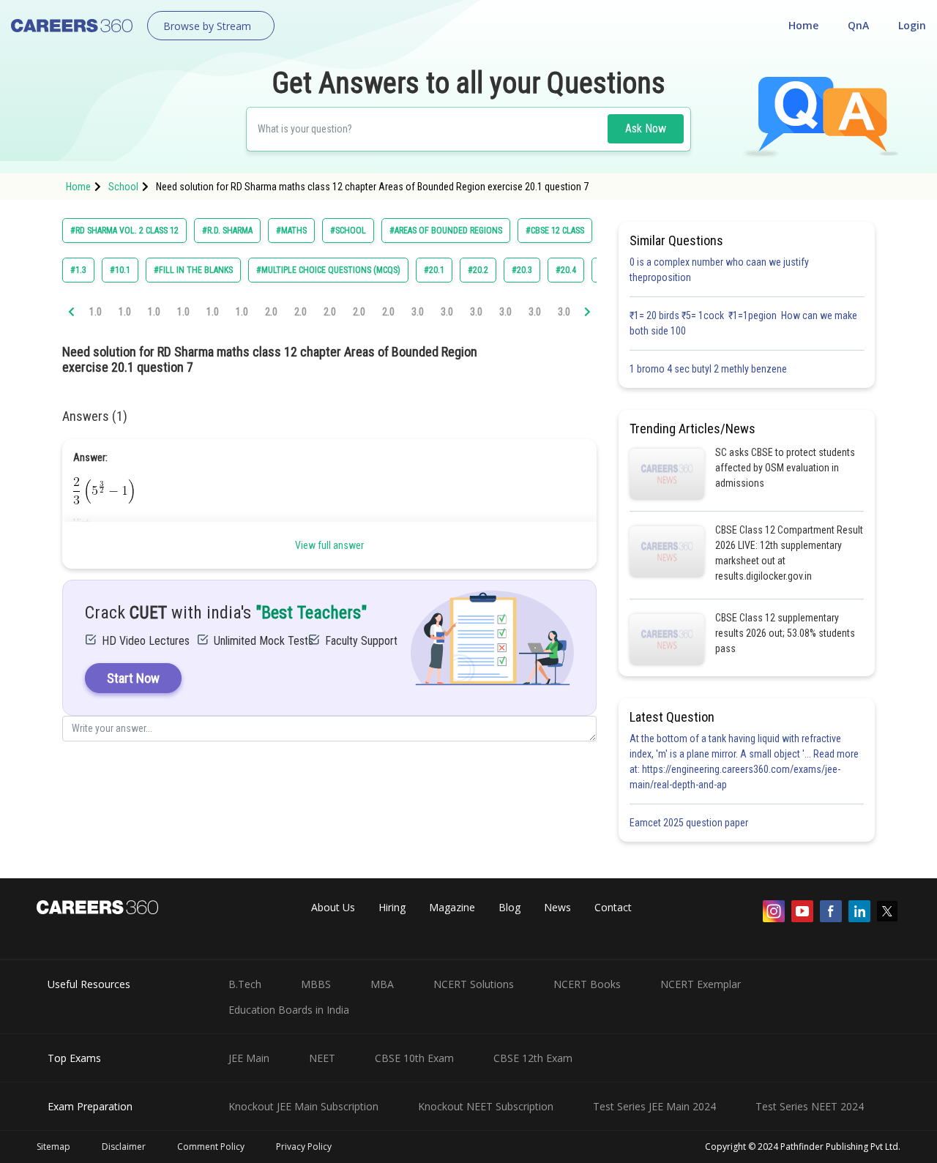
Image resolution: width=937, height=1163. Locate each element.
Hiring (392, 907)
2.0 (271, 312)
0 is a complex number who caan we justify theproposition (719, 269)
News (557, 907)
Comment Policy (210, 1146)
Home (803, 25)
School (123, 186)
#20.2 (478, 270)
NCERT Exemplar (700, 984)
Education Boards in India (288, 1010)
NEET (322, 1058)
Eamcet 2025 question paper (690, 823)
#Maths (291, 230)
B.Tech (244, 984)
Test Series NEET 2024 (809, 1106)
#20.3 (522, 270)
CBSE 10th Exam (414, 1058)
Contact (613, 907)
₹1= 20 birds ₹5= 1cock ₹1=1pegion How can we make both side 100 (743, 323)
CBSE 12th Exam (532, 1058)
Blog (509, 907)
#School (348, 230)
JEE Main (248, 1058)
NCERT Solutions (473, 984)
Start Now (133, 678)
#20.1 (434, 270)
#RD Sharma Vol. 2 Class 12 (124, 230)
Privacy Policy (304, 1146)
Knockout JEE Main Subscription (303, 1106)
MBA (382, 984)
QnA (858, 25)
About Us (333, 907)
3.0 (417, 312)
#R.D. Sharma (227, 230)
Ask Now (645, 128)
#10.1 (120, 270)
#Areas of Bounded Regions (445, 230)
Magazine (452, 907)
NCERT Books (587, 984)
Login (912, 25)
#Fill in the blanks (193, 270)
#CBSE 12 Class (555, 230)
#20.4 (566, 270)
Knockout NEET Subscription (485, 1106)
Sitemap (53, 1146)
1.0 (95, 312)
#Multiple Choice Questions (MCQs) (328, 270)
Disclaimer (124, 1146)
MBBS (316, 984)
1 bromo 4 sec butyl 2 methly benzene (710, 369)
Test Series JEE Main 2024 (654, 1106)
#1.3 (78, 270)
